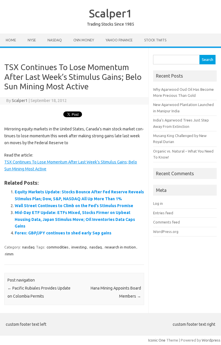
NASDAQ (54, 40)
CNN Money (83, 40)
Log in (158, 203)
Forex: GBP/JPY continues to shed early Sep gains (63, 233)
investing (79, 247)
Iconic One (156, 340)
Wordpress (211, 340)
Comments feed (166, 222)
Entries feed (163, 213)
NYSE (32, 40)
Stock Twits (155, 40)
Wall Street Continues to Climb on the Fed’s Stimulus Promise (74, 205)
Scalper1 (110, 13)
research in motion (120, 247)
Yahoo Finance (119, 40)
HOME (11, 40)
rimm (9, 254)
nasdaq (28, 247)
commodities (57, 247)
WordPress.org (165, 232)
